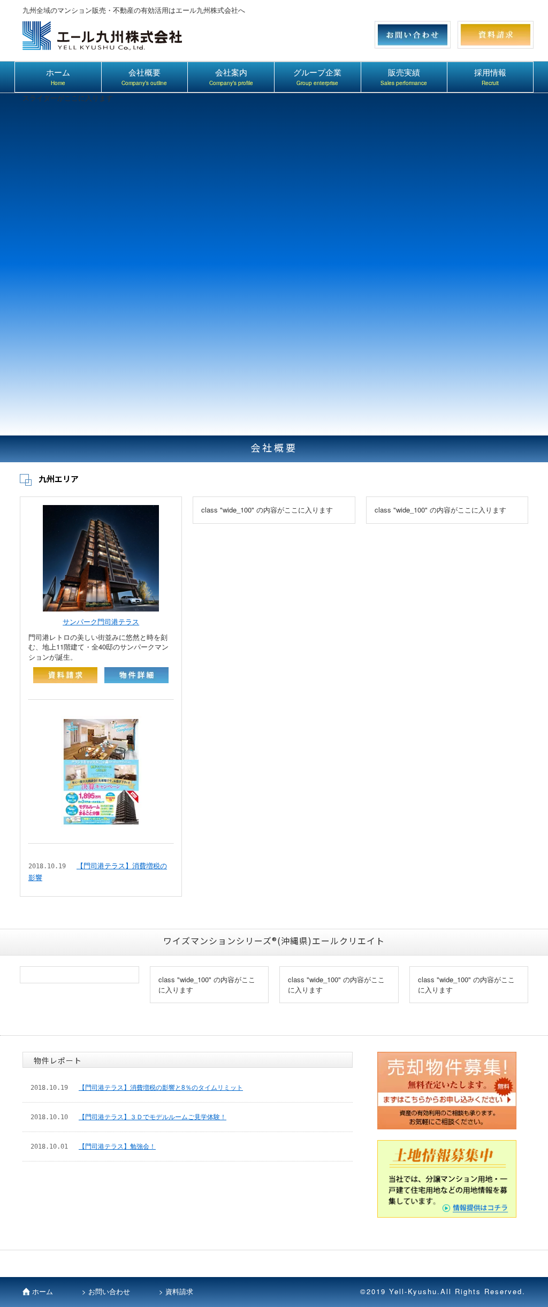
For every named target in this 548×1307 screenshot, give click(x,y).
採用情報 (490, 77)
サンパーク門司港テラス (101, 621)
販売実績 (403, 77)
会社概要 (144, 77)
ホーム (58, 77)
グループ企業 (317, 77)
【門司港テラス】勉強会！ (117, 1145)
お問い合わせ (109, 1291)
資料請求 (179, 1291)
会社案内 (231, 77)
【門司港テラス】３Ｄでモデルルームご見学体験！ (152, 1116)
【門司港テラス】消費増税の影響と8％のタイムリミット (161, 1086)
